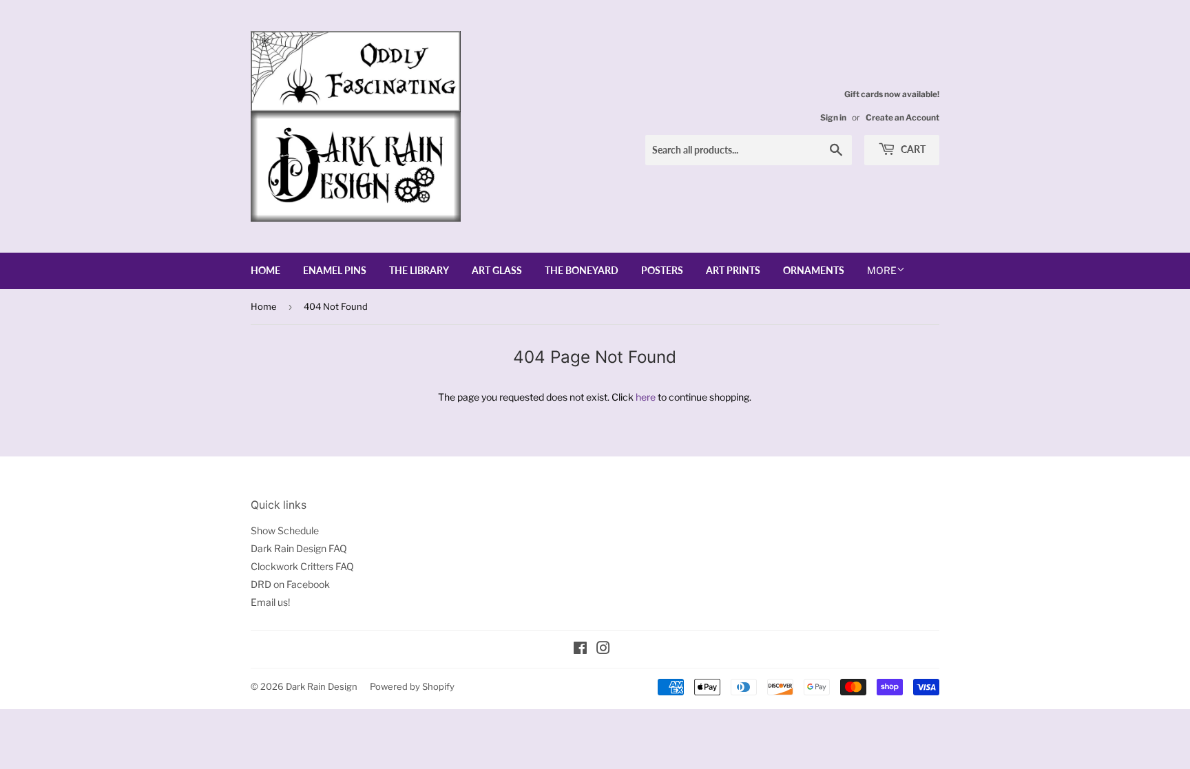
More (882, 270)
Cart (912, 149)
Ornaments (813, 270)
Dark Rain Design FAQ (299, 548)
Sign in (833, 118)
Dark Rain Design (321, 686)
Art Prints (733, 270)
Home (265, 270)
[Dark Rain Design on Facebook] (580, 649)
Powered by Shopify (412, 686)
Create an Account (902, 118)
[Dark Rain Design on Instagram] (603, 649)
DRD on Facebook (290, 584)
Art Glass (497, 270)
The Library (419, 270)
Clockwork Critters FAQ (302, 566)
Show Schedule (285, 530)
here (646, 397)
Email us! (270, 602)
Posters (662, 270)
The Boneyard (581, 270)
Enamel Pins (334, 270)
